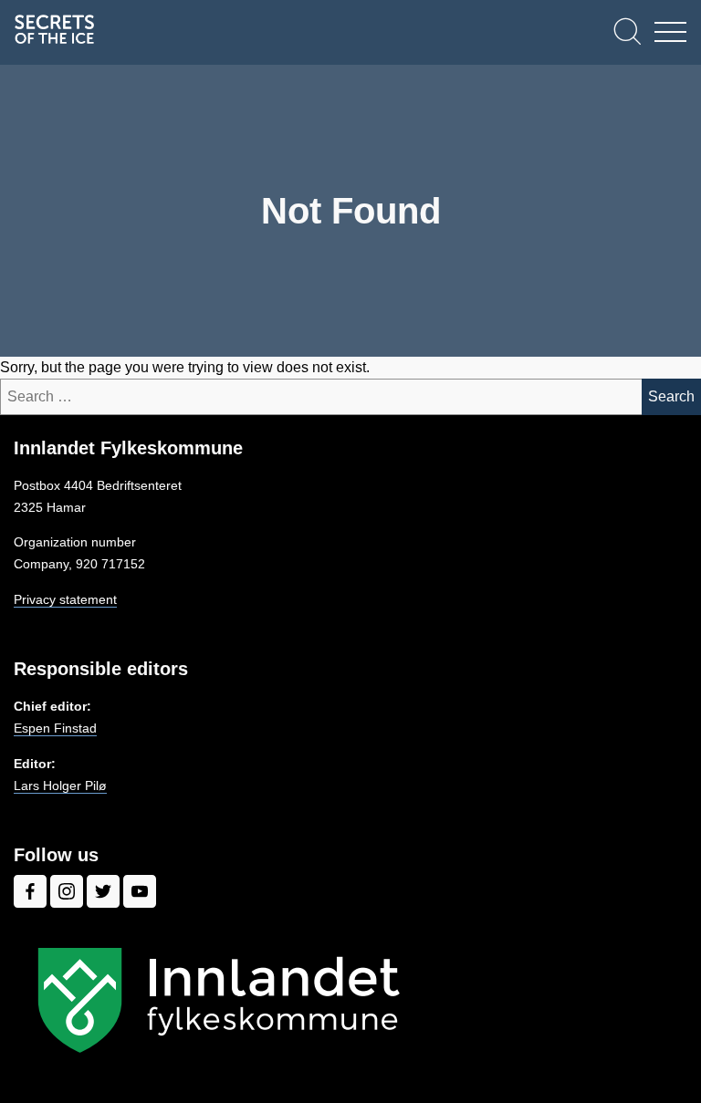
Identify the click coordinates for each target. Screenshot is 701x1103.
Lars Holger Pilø (60, 785)
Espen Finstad (55, 728)
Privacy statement (65, 599)
